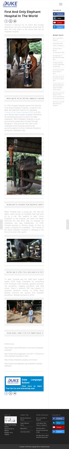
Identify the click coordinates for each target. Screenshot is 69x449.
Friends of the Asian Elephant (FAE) (18, 112)
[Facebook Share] (6, 21)
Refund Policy (23, 428)
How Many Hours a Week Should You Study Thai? (58, 57)
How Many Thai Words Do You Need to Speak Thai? (58, 78)
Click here (27, 386)
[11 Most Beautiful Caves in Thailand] (1, 224)
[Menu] (60, 4)
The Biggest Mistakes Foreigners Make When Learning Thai (58, 64)
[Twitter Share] (10, 21)
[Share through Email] (15, 21)
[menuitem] (60, 4)
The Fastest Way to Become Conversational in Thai (42, 430)
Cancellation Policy (25, 432)
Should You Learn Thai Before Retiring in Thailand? (58, 103)
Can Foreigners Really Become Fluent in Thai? (58, 71)
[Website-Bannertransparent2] (10, 4)
